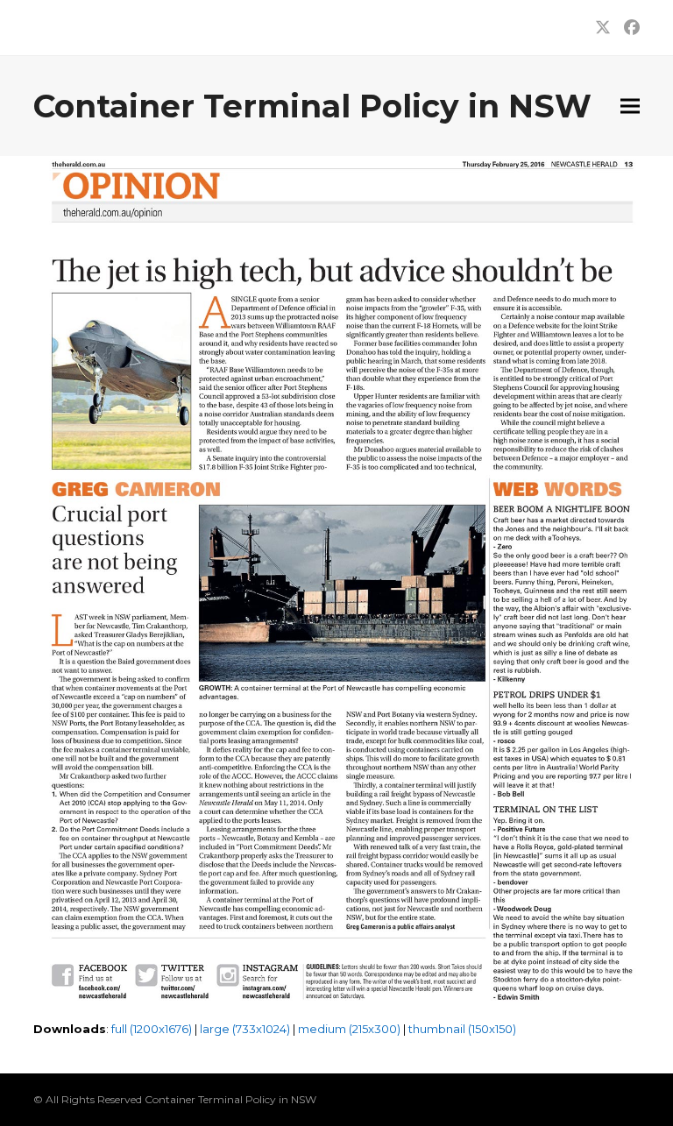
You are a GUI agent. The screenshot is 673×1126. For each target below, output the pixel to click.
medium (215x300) (349, 1029)
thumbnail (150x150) (462, 1029)
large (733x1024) (245, 1029)
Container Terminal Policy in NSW (312, 106)
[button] (630, 106)
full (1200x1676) (151, 1029)
